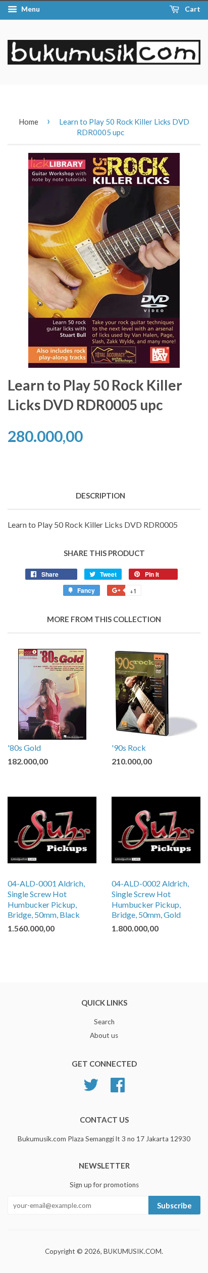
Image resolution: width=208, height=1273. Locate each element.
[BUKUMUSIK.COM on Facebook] (117, 1084)
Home (28, 121)
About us (104, 1035)
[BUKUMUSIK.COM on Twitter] (90, 1084)
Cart (191, 9)
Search (104, 1022)
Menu (30, 9)
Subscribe (174, 1205)
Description (100, 495)
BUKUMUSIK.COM (132, 1251)
